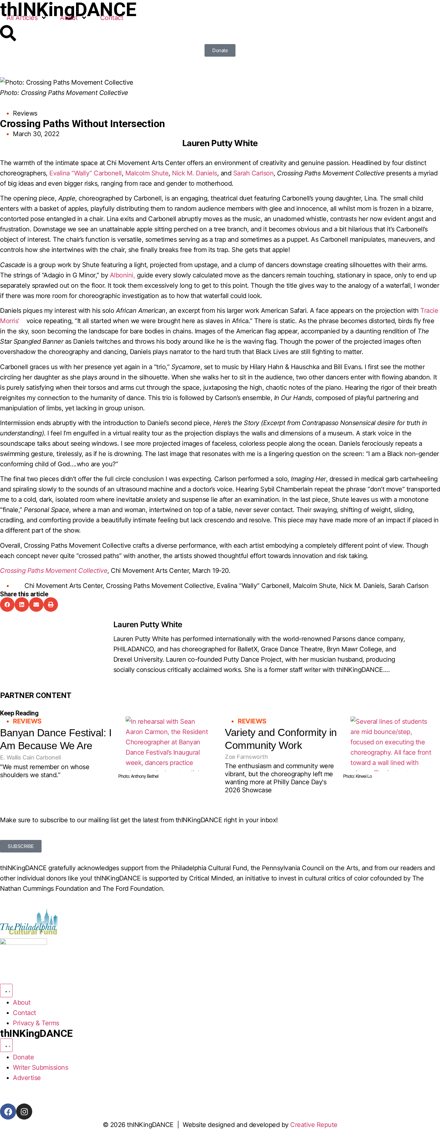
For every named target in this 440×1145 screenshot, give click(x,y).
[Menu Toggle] (6, 990)
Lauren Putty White (147, 624)
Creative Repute (314, 1125)
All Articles (21, 18)
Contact (111, 18)
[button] (7, 604)
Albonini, (122, 275)
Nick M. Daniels (194, 173)
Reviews (25, 113)
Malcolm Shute (147, 173)
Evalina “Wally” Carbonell (85, 173)
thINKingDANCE (36, 1033)
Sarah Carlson (253, 173)
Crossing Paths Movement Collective (159, 586)
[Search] (8, 33)
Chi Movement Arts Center (63, 586)
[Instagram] (24, 1111)
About (69, 18)
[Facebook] (8, 1111)
